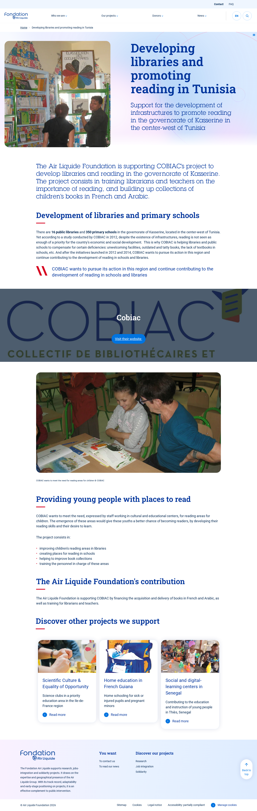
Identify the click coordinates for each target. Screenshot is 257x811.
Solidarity (141, 771)
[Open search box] (247, 15)
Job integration (145, 766)
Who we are (58, 15)
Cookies (137, 804)
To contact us (107, 761)
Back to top (246, 772)
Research (141, 761)
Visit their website (128, 339)
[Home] (16, 15)
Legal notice (155, 804)
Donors (156, 15)
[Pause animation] (253, 34)
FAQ (231, 4)
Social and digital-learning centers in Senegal (184, 687)
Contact (219, 4)
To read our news (109, 766)
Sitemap (121, 804)
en (236, 15)
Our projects (108, 15)
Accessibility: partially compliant (186, 804)
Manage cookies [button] (227, 804)
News (201, 15)
